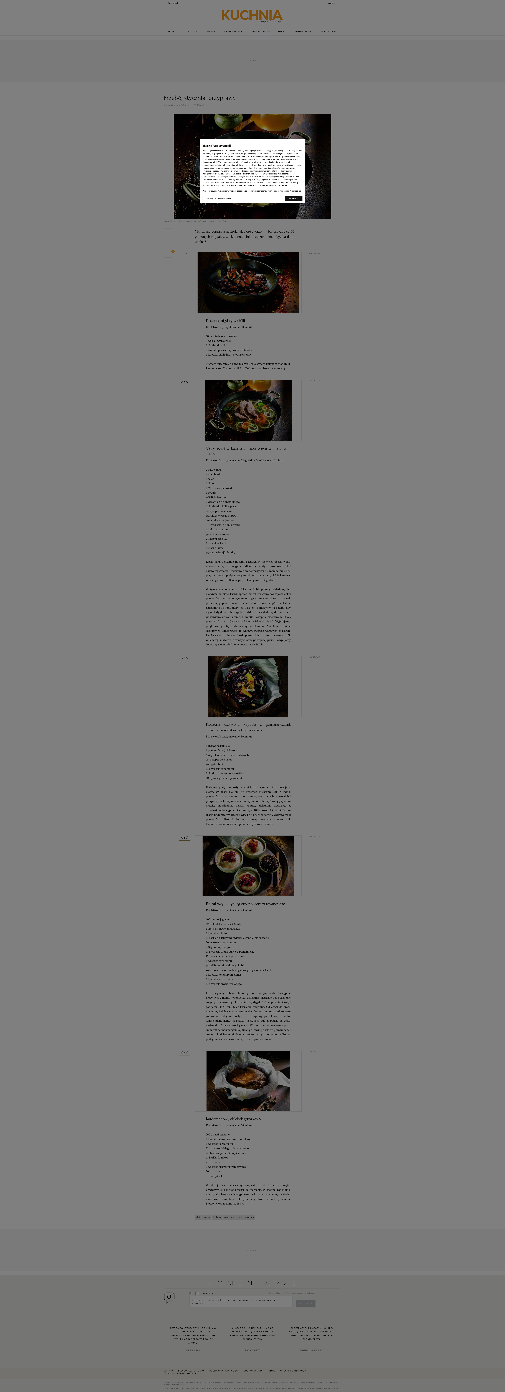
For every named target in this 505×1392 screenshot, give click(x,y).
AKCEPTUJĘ (294, 198)
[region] (252, 171)
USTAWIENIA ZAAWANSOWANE (220, 198)
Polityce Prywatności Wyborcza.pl (244, 185)
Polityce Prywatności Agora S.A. (274, 185)
